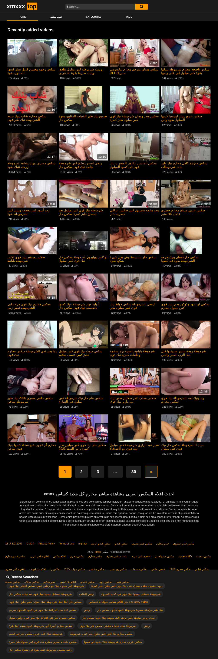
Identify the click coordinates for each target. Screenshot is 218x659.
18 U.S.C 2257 (13, 543)
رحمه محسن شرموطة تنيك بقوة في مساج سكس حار (40, 649)
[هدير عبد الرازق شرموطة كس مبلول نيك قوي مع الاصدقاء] (134, 428)
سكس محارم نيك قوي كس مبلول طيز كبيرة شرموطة (101, 633)
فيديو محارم (162, 543)
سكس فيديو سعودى (183, 543)
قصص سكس (158, 569)
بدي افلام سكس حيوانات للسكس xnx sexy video (118, 601)
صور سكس (49, 581)
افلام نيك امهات (37, 569)
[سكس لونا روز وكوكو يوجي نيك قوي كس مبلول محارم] (186, 287)
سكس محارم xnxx (117, 556)
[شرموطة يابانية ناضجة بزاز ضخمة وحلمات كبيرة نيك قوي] (134, 334)
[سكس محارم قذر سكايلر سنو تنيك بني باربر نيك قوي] (134, 381)
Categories (93, 17)
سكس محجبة (12, 581)
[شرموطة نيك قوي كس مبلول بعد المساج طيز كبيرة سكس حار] (83, 194)
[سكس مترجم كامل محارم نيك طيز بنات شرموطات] (186, 146)
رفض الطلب (86, 594)
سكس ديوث (105, 581)
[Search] (141, 7)
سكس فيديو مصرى (142, 543)
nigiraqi (82, 543)
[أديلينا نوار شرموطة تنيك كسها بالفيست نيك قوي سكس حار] (83, 287)
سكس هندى (122, 581)
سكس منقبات (203, 556)
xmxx (98, 551)
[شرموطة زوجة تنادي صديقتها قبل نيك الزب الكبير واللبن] (186, 334)
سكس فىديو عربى (100, 543)
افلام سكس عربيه (140, 556)
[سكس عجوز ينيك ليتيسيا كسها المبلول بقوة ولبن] (186, 100)
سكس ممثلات (31, 581)
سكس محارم (95, 556)
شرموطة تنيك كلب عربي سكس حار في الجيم (36, 633)
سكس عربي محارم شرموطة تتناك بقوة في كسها (113, 641)
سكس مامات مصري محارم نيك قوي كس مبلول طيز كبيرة (43, 641)
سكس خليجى (87, 581)
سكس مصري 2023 (180, 569)
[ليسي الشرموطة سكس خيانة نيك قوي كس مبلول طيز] (134, 287)
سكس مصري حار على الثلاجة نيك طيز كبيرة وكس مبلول (42, 617)
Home (22, 17)
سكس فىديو (121, 543)
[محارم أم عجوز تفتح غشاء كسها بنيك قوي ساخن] (32, 428)
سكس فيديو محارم (15, 556)
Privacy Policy (47, 543)
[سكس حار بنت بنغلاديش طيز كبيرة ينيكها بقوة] (134, 241)
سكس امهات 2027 (74, 569)
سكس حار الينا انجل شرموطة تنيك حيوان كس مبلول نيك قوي (45, 601)
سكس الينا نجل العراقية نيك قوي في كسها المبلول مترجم (42, 610)
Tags (129, 17)
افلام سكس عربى (39, 556)
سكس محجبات (139, 569)
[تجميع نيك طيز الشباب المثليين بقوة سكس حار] (83, 100)
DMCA (30, 543)
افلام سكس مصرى (15, 569)
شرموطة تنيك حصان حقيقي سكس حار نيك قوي (108, 625)
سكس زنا (55, 569)
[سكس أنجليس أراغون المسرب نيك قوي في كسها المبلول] (134, 146)
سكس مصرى (77, 556)
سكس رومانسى (118, 569)
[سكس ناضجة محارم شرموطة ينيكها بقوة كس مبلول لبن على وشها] (186, 53)
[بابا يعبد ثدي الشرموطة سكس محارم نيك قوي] (32, 334)
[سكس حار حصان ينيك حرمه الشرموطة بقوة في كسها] (186, 241)
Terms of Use (66, 543)
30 (133, 471)
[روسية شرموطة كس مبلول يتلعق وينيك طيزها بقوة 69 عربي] (83, 53)
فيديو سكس (56, 17)
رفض (87, 610)
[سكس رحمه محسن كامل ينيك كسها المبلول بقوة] (32, 53)
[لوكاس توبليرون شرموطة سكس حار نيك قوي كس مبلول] (83, 241)
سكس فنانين (202, 569)
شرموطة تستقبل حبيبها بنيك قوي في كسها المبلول (131, 594)
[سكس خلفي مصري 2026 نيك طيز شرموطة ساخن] (32, 381)
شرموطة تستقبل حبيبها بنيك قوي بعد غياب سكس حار (40, 594)
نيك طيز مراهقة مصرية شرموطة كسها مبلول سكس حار (130, 610)
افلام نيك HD (185, 556)
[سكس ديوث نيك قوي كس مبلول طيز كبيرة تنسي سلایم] (83, 334)
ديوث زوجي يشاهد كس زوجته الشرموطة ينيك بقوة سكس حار (118, 617)
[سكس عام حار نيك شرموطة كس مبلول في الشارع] (83, 381)
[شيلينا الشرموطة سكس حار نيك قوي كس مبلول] (186, 428)
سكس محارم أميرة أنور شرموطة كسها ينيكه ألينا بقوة (40, 625)
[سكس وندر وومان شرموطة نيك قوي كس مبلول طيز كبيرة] (134, 100)
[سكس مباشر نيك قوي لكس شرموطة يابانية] (32, 241)
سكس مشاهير (97, 569)
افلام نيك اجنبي (67, 581)
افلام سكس (59, 556)
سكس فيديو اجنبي (164, 556)
